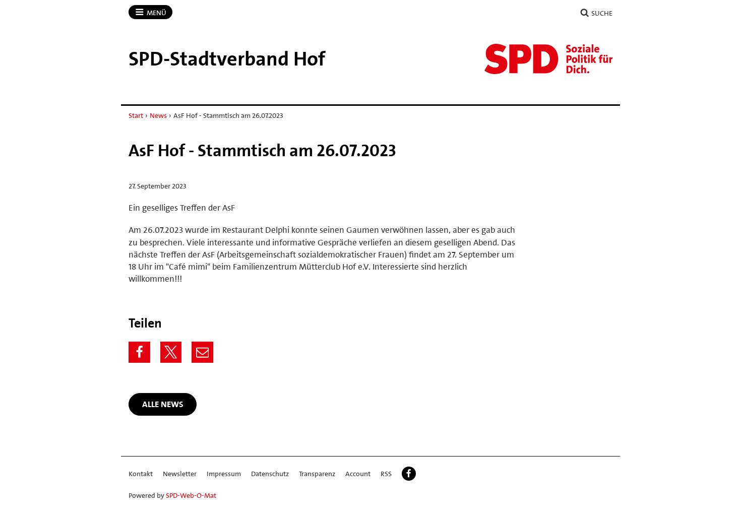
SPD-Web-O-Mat (191, 495)
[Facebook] (139, 352)
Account (358, 473)
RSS (386, 473)
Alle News (162, 404)
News (158, 115)
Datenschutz (270, 473)
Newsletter (180, 473)
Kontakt (141, 473)
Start (136, 115)
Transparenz (317, 473)
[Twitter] (171, 352)
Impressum (224, 473)
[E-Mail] (202, 352)
